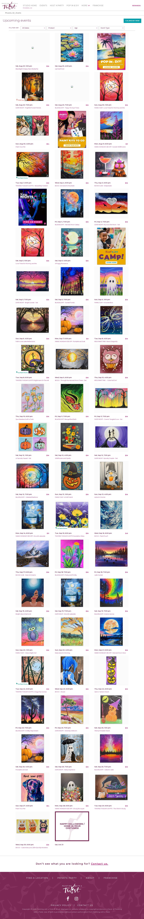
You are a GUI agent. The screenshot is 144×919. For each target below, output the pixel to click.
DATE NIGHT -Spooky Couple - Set (106, 458)
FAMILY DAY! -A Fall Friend (64, 497)
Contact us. (99, 863)
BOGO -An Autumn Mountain (64, 186)
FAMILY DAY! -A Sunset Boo (103, 302)
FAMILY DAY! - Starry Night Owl (26, 653)
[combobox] (33, 28)
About (90, 878)
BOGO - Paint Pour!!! (101, 536)
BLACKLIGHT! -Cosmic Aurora (104, 614)
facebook (68, 899)
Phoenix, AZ (27, 8)
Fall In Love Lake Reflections (25, 341)
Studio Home (30, 6)
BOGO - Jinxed (60, 692)
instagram (76, 899)
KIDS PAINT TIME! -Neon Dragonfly (105, 341)
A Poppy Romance (61, 263)
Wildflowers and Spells (63, 458)
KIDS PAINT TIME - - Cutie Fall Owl (105, 380)
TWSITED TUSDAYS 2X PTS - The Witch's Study (110, 808)
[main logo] (9, 2)
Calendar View (132, 21)
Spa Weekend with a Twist (25, 419)
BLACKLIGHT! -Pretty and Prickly (66, 575)
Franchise (98, 6)
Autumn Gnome (99, 497)
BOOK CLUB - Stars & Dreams (26, 575)
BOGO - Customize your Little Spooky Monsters (32, 847)
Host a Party (57, 6)
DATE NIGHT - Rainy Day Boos (65, 770)
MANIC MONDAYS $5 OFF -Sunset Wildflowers (110, 147)
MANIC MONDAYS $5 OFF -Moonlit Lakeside (30, 536)
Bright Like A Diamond (23, 614)
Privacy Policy (61, 905)
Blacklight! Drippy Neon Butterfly (27, 69)
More (84, 6)
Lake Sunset (98, 575)
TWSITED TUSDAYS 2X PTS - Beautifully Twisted (32, 186)
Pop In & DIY (73, 6)
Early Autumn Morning (62, 653)
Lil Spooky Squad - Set (23, 458)
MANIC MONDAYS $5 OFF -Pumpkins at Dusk (70, 341)
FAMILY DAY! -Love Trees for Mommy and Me (109, 108)
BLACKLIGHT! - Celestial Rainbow (27, 497)
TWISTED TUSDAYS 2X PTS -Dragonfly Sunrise (31, 692)
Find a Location (37, 878)
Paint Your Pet (20, 147)
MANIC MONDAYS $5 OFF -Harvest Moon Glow (110, 653)
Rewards (136, 6)
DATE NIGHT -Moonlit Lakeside (65, 614)
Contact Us (85, 905)
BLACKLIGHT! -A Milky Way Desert (27, 731)
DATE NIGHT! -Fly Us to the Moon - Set (107, 224)
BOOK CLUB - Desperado (103, 186)
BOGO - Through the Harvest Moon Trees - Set (70, 380)
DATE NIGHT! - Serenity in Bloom (66, 731)
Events (43, 6)
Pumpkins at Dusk (22, 770)
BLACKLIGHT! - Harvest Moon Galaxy (67, 224)
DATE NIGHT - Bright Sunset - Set (27, 302)
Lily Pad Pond (59, 69)
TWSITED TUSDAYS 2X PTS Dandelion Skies (69, 536)
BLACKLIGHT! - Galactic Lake (104, 770)
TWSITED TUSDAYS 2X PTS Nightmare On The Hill (32, 380)
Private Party (67, 878)
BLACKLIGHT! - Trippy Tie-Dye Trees (67, 108)
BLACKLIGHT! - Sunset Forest (65, 302)
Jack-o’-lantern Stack (101, 692)
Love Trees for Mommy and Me (26, 263)
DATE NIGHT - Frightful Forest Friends (28, 108)
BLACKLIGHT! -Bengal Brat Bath (65, 419)
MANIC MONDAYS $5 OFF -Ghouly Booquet (69, 808)
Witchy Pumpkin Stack (102, 731)
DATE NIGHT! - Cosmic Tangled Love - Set (108, 419)
